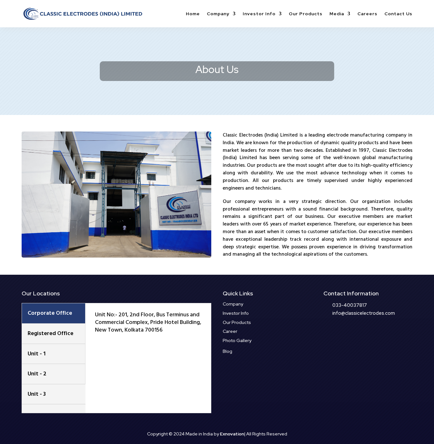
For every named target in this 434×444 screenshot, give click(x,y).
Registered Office (50, 333)
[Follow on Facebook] (328, 333)
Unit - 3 (37, 394)
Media (336, 14)
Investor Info (259, 14)
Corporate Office (50, 313)
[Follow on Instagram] (354, 333)
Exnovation (232, 434)
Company (218, 14)
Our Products (305, 14)
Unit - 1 (36, 354)
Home (193, 14)
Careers (367, 14)
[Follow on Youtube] (379, 333)
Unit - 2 (37, 374)
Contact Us (398, 14)
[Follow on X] (341, 333)
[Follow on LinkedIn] (367, 333)
